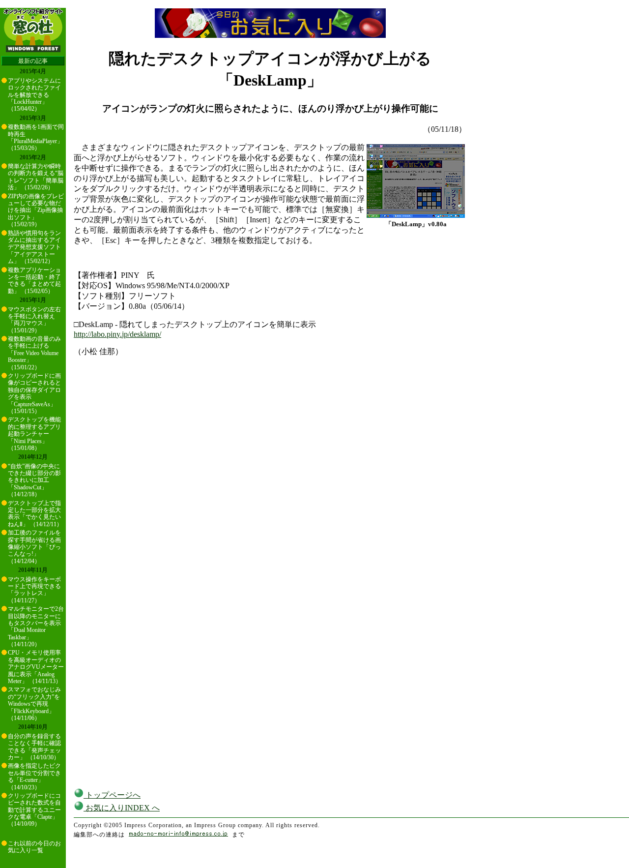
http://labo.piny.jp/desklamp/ (117, 334)
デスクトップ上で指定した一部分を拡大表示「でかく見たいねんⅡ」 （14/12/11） (35, 514)
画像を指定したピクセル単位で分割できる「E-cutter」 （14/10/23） (34, 776)
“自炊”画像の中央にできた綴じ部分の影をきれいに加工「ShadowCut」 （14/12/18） (34, 480)
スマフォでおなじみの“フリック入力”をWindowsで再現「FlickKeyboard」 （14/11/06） (34, 703)
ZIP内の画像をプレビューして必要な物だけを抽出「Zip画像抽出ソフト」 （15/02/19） (36, 210)
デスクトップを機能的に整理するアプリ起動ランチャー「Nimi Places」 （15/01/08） (34, 433)
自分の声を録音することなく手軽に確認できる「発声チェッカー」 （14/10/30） (34, 747)
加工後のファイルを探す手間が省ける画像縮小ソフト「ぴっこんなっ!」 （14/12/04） (34, 547)
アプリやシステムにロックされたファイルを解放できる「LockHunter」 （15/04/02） (34, 95)
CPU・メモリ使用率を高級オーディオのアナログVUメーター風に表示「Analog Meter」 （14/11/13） (36, 667)
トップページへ (112, 795)
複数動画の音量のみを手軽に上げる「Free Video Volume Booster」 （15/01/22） (34, 353)
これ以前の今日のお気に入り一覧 (34, 847)
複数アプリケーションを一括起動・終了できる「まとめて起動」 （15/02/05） (34, 281)
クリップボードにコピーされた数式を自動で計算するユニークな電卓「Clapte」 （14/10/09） (34, 810)
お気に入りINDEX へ (122, 808)
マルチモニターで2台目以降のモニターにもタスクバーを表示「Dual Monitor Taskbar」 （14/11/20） (36, 626)
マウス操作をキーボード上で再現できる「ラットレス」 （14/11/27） (34, 590)
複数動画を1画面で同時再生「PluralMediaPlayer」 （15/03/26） (36, 137)
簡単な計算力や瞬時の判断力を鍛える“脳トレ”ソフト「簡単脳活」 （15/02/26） (35, 177)
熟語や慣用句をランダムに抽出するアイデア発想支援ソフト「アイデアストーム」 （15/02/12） (34, 247)
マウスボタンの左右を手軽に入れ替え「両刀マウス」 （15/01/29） (34, 320)
